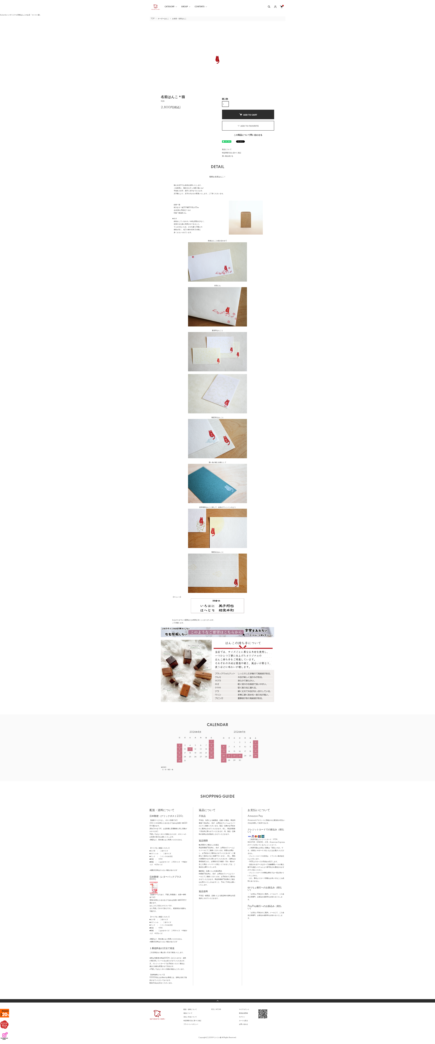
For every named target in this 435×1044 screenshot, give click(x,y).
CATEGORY (169, 7)
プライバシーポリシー (191, 1024)
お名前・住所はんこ (179, 19)
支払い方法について (190, 1017)
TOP (153, 19)
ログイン (242, 1017)
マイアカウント (244, 1009)
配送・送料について (190, 1009)
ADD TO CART (250, 114)
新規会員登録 (243, 1013)
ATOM (218, 1009)
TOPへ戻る (217, 1001)
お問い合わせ (243, 1024)
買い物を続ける (227, 156)
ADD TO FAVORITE (249, 125)
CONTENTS (199, 7)
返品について (227, 149)
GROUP (184, 7)
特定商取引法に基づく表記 (231, 153)
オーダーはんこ (163, 19)
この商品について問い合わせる (248, 135)
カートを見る (243, 1020)
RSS (212, 1009)
